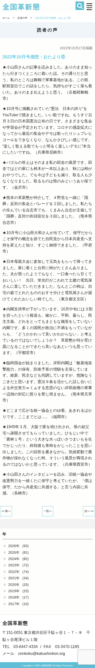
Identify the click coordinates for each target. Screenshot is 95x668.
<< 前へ (5, 511)
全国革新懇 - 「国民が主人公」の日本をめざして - (40, 6)
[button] (89, 6)
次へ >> (89, 511)
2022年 (13, 572)
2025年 (13, 552)
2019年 (13, 591)
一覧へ (48, 511)
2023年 (13, 565)
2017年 (13, 604)
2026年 (13, 546)
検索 (80, 5)
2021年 (13, 578)
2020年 (13, 585)
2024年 (13, 559)
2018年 (13, 597)
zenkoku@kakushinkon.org (41, 653)
